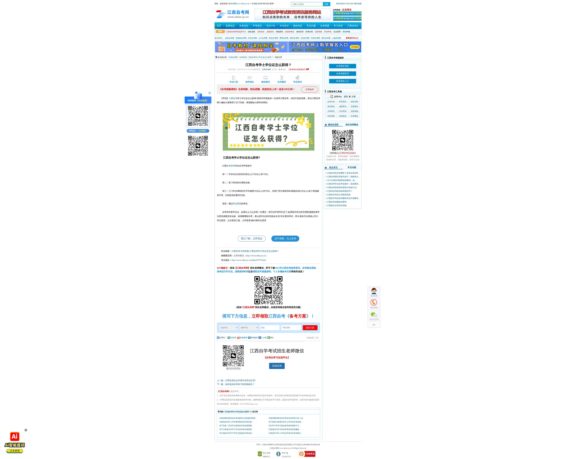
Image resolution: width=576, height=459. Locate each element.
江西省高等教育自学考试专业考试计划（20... (286, 418)
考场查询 (279, 32)
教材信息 (297, 25)
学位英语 (237, 204)
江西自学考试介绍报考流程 (338, 195)
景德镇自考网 (241, 38)
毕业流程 (331, 116)
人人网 (264, 338)
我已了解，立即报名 (251, 238)
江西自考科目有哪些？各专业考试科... (343, 173)
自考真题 (324, 25)
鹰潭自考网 (283, 38)
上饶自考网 (336, 38)
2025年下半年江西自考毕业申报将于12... (284, 426)
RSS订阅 (350, 4)
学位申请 (346, 32)
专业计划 (270, 25)
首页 (219, 25)
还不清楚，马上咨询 (285, 238)
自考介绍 (331, 102)
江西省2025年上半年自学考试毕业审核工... (285, 433)
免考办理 (299, 32)
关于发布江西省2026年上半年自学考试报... (285, 422)
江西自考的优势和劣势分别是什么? (342, 187)
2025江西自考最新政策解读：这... (341, 180)
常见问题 (311, 25)
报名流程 (251, 32)
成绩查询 (342, 106)
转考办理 (309, 32)
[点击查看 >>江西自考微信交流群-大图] (343, 151)
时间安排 (342, 102)
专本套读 (284, 25)
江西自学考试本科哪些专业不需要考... (343, 198)
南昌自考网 (229, 38)
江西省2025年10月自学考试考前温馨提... (284, 429)
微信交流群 (333, 125)
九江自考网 (262, 38)
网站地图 (358, 4)
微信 (272, 338)
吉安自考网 (304, 38)
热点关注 (333, 167)
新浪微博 (243, 338)
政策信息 (230, 25)
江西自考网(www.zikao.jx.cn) (238, 4)
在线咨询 (277, 365)
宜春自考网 (315, 38)
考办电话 (331, 106)
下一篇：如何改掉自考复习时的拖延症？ (236, 384)
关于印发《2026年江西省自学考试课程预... (236, 426)
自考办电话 (340, 4)
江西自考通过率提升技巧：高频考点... (343, 176)
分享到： (223, 338)
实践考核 (354, 111)
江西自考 (233, 98)
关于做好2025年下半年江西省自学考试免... (236, 433)
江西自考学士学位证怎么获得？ (260, 57)
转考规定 (354, 116)
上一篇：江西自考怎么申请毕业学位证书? (236, 380)
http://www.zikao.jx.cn (256, 256)
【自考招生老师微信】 (297, 69)
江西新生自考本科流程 (336, 205)
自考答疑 (243, 57)
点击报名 (347, 9)
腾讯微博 (254, 338)
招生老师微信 (352, 125)
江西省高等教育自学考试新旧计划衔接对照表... (238, 418)
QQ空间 (233, 338)
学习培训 (338, 25)
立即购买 (309, 89)
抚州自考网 (325, 38)
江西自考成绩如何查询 (336, 202)
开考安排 (257, 25)
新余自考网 (273, 38)
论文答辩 (337, 32)
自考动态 (243, 25)
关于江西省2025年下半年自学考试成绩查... (236, 429)
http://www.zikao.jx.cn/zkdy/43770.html (249, 260)
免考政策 (342, 116)
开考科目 (331, 111)
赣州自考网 (294, 38)
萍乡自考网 (252, 38)
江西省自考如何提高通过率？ (339, 191)
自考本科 (230, 166)
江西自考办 (352, 25)
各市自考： (219, 38)
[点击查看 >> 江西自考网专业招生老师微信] (198, 126)
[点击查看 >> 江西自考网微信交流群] (198, 156)
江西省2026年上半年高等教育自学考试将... (236, 422)
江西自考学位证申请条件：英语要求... (343, 184)
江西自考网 (232, 57)
